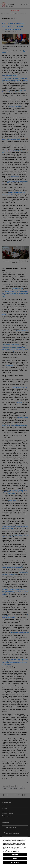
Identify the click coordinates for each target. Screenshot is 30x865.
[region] (15, 851)
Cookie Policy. (15, 851)
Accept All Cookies (15, 862)
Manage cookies (15, 854)
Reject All (15, 858)
